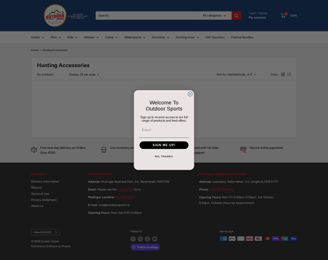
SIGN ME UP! (164, 145)
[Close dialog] (190, 94)
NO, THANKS (164, 156)
